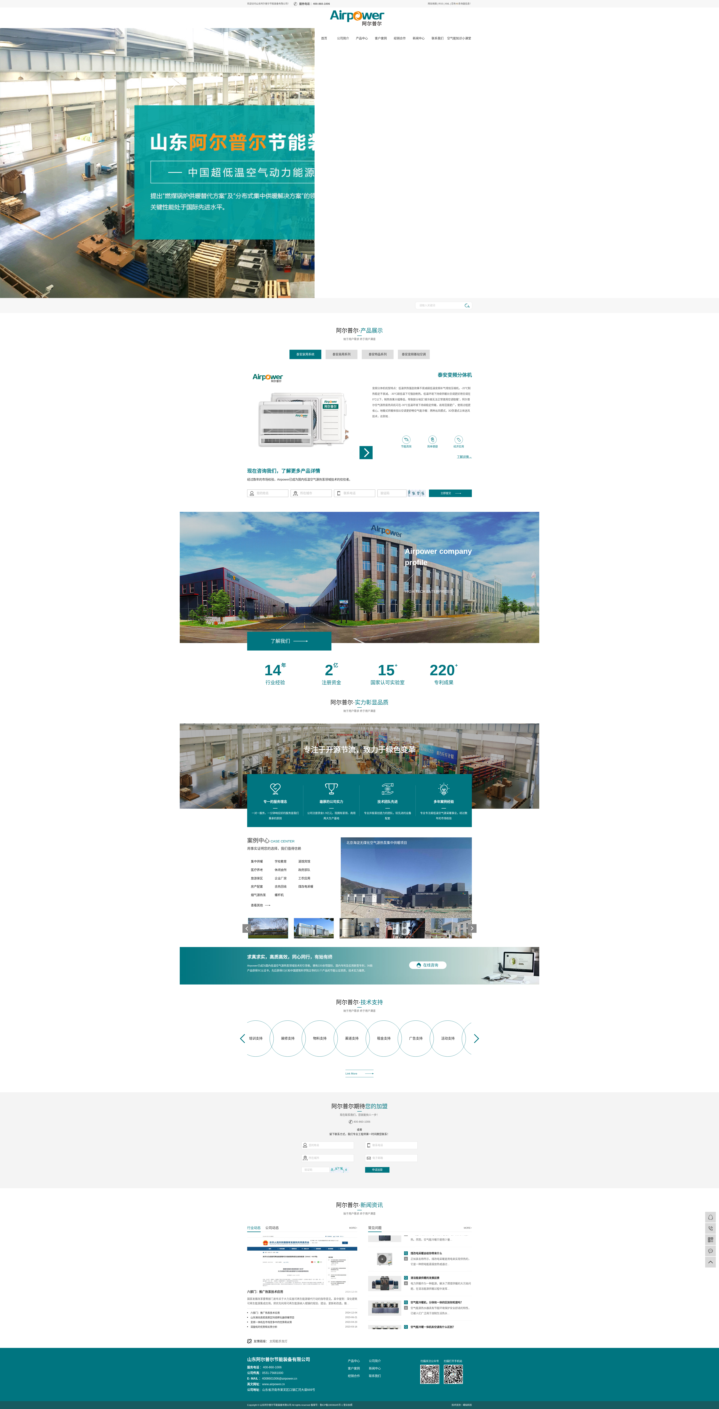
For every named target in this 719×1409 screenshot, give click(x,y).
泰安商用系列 (342, 354)
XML (447, 3)
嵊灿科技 (467, 1405)
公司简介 (375, 1361)
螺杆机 (279, 895)
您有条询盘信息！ (461, 3)
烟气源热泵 (258, 895)
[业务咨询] (710, 1217)
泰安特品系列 (378, 354)
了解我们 (280, 641)
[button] (472, 928)
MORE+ (353, 1228)
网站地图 (432, 3)
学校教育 (281, 861)
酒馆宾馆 (304, 861)
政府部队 (304, 869)
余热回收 (281, 886)
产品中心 (354, 1361)
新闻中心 (375, 1368)
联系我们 (375, 1376)
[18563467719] (710, 1228)
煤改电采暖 (305, 886)
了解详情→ (464, 456)
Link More (351, 1073)
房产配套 (257, 886)
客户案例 (354, 1368)
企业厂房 (281, 878)
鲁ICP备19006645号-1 (331, 1405)
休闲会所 (281, 869)
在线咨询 (430, 965)
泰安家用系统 (305, 354)
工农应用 (304, 878)
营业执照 (347, 1405)
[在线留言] (710, 1251)
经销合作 (354, 1376)
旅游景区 (257, 878)
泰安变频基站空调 (414, 354)
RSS (441, 3)
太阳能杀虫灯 (278, 1341)
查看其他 (257, 905)
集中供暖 (257, 861)
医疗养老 (257, 869)
